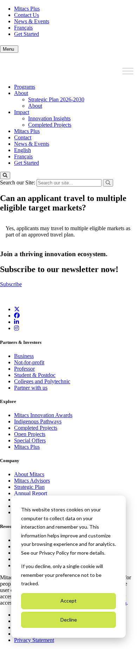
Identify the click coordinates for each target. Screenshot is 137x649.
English (22, 150)
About (21, 93)
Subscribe (11, 284)
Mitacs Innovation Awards (43, 415)
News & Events (31, 21)
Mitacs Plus (27, 9)
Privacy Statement (34, 640)
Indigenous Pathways (37, 421)
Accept (68, 601)
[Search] (5, 175)
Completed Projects (49, 125)
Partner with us (30, 388)
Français (23, 28)
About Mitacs (29, 474)
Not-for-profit (29, 362)
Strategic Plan (29, 487)
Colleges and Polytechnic (42, 381)
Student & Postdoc (35, 375)
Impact (21, 112)
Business (24, 356)
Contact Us (26, 15)
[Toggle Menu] (127, 71)
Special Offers (30, 440)
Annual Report (30, 493)
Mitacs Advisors (32, 481)
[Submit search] (108, 183)
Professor (24, 369)
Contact (22, 137)
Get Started (26, 34)
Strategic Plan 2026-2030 (56, 99)
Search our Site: (18, 182)
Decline (68, 620)
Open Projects (29, 434)
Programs (24, 87)
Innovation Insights (49, 118)
